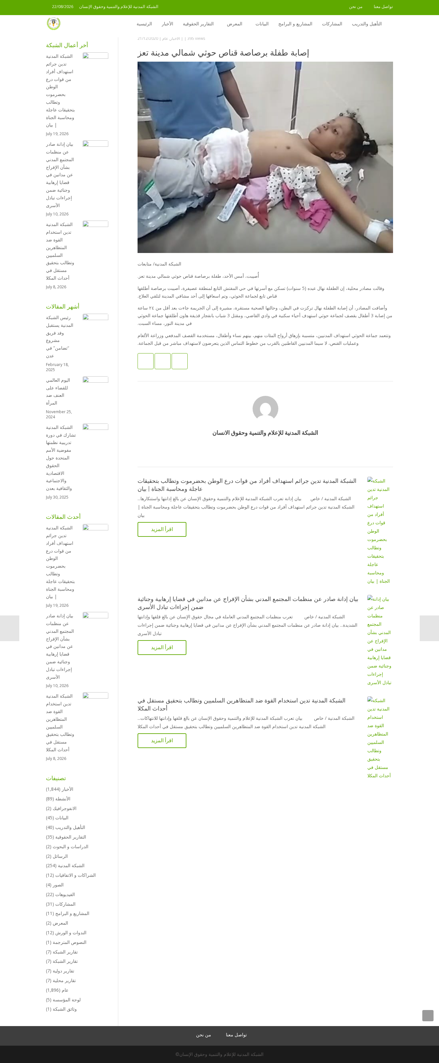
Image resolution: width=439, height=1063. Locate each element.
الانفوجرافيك (64, 808)
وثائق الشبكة (65, 1009)
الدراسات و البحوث (70, 846)
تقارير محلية (64, 980)
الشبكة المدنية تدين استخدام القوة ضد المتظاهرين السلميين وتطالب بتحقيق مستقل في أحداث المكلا (60, 251)
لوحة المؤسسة (67, 1000)
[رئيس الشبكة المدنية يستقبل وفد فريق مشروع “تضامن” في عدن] (95, 326)
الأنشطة (62, 799)
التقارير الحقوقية (70, 837)
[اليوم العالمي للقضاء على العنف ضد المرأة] (95, 389)
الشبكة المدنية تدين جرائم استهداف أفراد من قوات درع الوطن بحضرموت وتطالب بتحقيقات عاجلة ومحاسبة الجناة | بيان (60, 90)
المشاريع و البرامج (72, 913)
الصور (58, 885)
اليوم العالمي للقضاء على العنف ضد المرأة (58, 391)
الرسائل (60, 856)
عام (165, 38)
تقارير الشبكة (65, 952)
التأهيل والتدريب (70, 827)
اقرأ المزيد (162, 529)
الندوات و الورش (70, 932)
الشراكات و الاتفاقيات (75, 875)
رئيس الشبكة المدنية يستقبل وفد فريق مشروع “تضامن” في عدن (59, 336)
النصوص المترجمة (69, 942)
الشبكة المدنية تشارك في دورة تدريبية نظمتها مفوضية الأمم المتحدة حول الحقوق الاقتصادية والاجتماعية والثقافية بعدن (61, 457)
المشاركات (65, 904)
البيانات (61, 818)
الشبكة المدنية (71, 865)
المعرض (60, 923)
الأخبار (175, 38)
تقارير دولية (63, 971)
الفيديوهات (65, 894)
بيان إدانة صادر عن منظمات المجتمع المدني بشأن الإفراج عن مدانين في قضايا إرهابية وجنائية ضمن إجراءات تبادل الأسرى (60, 174)
